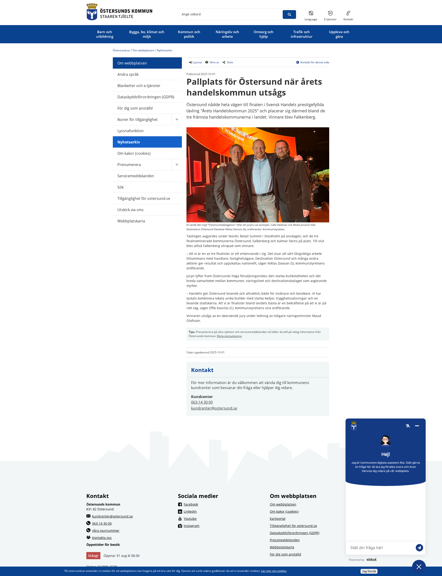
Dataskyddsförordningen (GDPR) (145, 96)
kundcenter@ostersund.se (214, 408)
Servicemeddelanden (135, 175)
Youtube (224, 518)
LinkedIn (224, 511)
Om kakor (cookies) (134, 153)
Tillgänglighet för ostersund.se (143, 198)
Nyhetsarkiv (164, 50)
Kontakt (348, 19)
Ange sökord (191, 14)
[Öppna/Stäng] (177, 119)
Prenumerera (129, 164)
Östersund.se (121, 50)
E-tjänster (332, 19)
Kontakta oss (102, 537)
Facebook (224, 504)
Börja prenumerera (229, 336)
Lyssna (197, 62)
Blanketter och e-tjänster (138, 85)
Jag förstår (369, 571)
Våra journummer (105, 530)
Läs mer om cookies (274, 571)
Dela (230, 62)
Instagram (224, 525)
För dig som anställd (135, 108)
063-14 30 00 (202, 402)
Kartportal (277, 518)
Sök (120, 187)
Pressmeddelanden (285, 540)
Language (311, 19)
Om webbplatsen (143, 50)
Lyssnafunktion (130, 130)
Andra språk (128, 74)
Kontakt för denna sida (314, 62)
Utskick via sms (130, 209)
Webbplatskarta (131, 221)
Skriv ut (214, 62)
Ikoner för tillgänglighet (137, 119)
